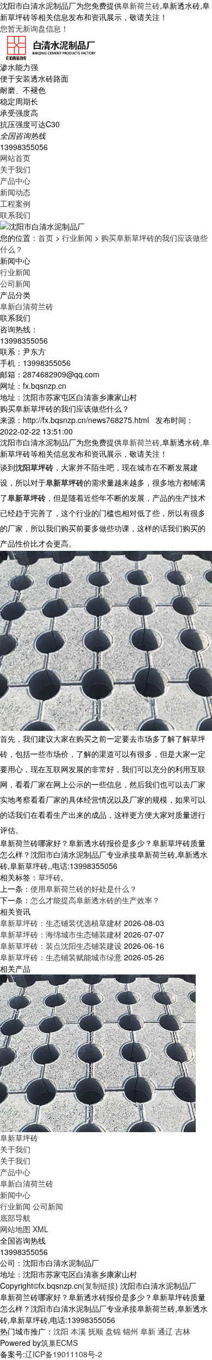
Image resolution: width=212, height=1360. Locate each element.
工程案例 (15, 203)
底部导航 (15, 1217)
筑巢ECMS (59, 1342)
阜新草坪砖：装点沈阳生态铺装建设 (61, 945)
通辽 (165, 1331)
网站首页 (15, 157)
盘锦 (113, 1331)
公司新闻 (15, 283)
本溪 (78, 1331)
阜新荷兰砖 (141, 5)
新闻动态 (15, 192)
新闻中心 (15, 1194)
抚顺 (95, 1331)
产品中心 (15, 180)
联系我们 (15, 214)
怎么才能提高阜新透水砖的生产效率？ (95, 900)
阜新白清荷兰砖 (26, 306)
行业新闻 (77, 237)
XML (40, 1229)
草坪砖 (49, 877)
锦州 (130, 1331)
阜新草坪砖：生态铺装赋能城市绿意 (61, 957)
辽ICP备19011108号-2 (63, 1354)
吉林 (182, 1331)
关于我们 (15, 169)
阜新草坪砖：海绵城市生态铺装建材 (61, 934)
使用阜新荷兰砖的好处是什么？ (83, 888)
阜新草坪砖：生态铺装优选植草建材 (61, 922)
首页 (45, 237)
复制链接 (100, 1285)
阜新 (147, 1331)
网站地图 (15, 1229)
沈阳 (60, 1331)
